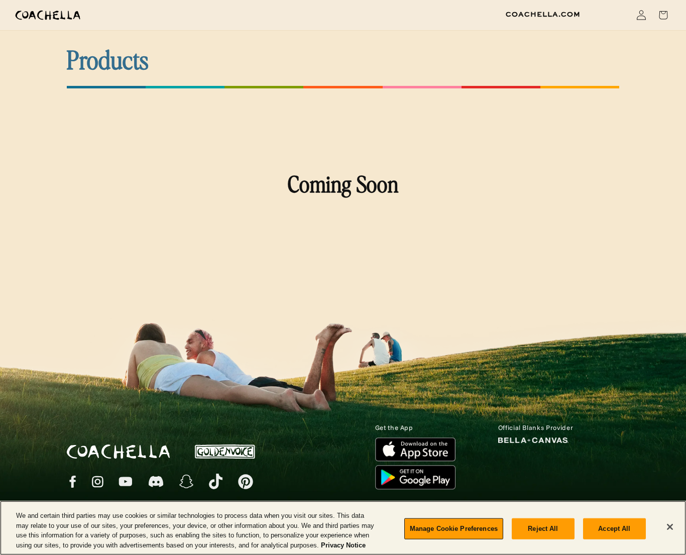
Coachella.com (543, 14)
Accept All (614, 528)
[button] (618, 15)
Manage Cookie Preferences (454, 528)
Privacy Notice (343, 544)
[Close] (670, 527)
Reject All (543, 528)
